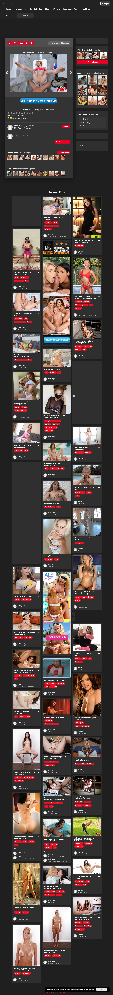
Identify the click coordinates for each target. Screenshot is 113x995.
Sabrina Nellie (26, 600)
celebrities (60, 683)
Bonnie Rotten (50, 892)
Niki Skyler (90, 597)
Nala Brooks (88, 346)
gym (90, 659)
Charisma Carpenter (51, 724)
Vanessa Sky (19, 781)
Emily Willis (78, 802)
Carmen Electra (50, 683)
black (46, 844)
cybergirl (18, 912)
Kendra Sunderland (51, 762)
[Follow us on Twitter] (6, 15)
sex (24, 322)
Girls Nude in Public (23, 288)
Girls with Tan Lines (23, 367)
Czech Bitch (84, 119)
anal (26, 319)
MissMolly (87, 926)
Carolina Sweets (56, 803)
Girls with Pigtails (83, 503)
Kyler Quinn (19, 450)
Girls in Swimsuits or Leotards (57, 236)
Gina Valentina (50, 895)
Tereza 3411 (57, 956)
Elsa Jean (53, 372)
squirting (78, 885)
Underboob (21, 607)
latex (26, 450)
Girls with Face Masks (54, 438)
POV (25, 637)
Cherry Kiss (79, 543)
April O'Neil (18, 637)
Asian (17, 277)
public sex (87, 805)
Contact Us (84, 145)
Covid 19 (48, 424)
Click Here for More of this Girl (39, 100)
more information (89, 989)
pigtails (89, 493)
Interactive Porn (70, 9)
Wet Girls (50, 694)
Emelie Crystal (54, 468)
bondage (78, 923)
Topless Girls (52, 514)
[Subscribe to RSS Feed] (12, 15)
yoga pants (88, 843)
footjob (77, 764)
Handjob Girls (82, 812)
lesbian (59, 895)
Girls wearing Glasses (24, 417)
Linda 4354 (18, 777)
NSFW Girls (8, 3)
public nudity (19, 281)
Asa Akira (18, 842)
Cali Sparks (79, 843)
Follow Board (64, 153)
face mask (56, 424)
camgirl (17, 407)
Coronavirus (56, 421)
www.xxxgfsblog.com (60, 43)
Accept (102, 989)
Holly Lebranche (80, 978)
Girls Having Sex (25, 153)
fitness (84, 659)
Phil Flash (83, 126)
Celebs (50, 731)
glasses (24, 407)
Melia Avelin (79, 245)
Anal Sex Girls (22, 329)
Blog (47, 9)
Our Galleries (36, 9)
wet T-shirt (53, 687)
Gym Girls (81, 669)
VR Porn (56, 9)
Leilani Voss (24, 277)
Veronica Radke (24, 717)
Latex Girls (21, 458)
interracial (78, 346)
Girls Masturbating (53, 772)
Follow (66, 126)
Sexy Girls (81, 253)
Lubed (55, 222)
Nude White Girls (83, 460)
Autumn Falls (79, 881)
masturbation (49, 765)
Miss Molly (78, 926)
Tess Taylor (79, 723)
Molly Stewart (79, 929)
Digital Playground (81, 305)
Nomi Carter (49, 226)
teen (26, 281)
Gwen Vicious (19, 360)
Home (8, 9)
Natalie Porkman (29, 675)
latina (87, 881)
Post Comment (62, 142)
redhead (78, 349)
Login (106, 4)
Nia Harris (78, 662)
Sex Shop (85, 9)
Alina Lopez (19, 319)
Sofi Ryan (90, 764)
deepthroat (60, 892)
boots (47, 803)
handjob (87, 802)
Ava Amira (78, 302)
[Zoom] (26, 43)
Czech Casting (85, 122)
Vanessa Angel (29, 777)
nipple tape (49, 431)
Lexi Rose (48, 847)
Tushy (29, 322)
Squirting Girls (82, 892)
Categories (19, 9)
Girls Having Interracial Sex (86, 357)
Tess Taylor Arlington (82, 726)
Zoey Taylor (79, 846)
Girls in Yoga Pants (83, 853)
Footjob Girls (82, 771)
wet (46, 687)
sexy (56, 226)
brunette (48, 222)
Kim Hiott (25, 912)
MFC (83, 597)
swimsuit (48, 229)
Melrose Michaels (21, 410)
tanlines (28, 360)
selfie (77, 496)
